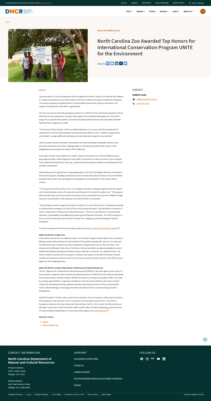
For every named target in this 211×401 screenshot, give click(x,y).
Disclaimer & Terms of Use (74, 394)
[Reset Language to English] (190, 3)
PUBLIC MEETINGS (161, 3)
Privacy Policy (93, 394)
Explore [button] (139, 11)
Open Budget (106, 394)
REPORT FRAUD (178, 3)
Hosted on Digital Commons (194, 394)
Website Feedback (41, 394)
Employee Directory (16, 394)
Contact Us (79, 365)
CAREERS (134, 3)
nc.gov (28, 394)
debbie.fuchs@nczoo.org (147, 99)
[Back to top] (205, 340)
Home (7, 22)
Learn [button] (175, 11)
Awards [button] (163, 11)
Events (152, 11)
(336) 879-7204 (143, 103)
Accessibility (56, 394)
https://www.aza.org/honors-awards (102, 228)
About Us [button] (188, 11)
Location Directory (82, 372)
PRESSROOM (146, 3)
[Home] (19, 9)
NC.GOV (123, 3)
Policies (77, 385)
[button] (203, 11)
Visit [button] (128, 11)
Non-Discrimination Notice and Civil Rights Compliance (98, 378)
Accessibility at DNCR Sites (86, 359)
